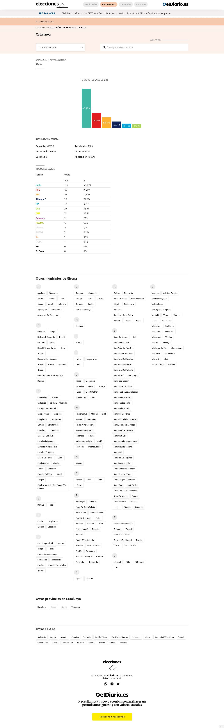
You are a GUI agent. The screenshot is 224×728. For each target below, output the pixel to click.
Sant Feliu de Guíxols (123, 364)
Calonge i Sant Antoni (46, 408)
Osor (79, 485)
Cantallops (41, 430)
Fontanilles (42, 560)
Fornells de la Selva (57, 565)
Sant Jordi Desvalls (122, 408)
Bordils (51, 364)
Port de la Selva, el (84, 556)
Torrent (128, 529)
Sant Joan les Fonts (122, 403)
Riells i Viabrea (137, 298)
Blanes (41, 353)
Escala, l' (41, 521)
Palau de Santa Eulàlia (85, 507)
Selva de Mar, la (121, 496)
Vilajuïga (166, 342)
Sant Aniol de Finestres (123, 348)
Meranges (80, 436)
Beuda (52, 342)
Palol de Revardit (83, 518)
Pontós (79, 551)
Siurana (127, 507)
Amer (40, 304)
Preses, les (80, 562)
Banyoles (41, 331)
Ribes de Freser (120, 298)
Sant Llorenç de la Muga (124, 425)
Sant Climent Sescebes (123, 353)
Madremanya (81, 414)
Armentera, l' (56, 309)
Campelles (57, 414)
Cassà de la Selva (45, 436)
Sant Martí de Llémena (123, 430)
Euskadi (181, 637)
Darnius (40, 505)
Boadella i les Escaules (47, 359)
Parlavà (90, 523)
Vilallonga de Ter (159, 348)
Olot (89, 480)
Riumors (117, 320)
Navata (79, 463)
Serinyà (135, 496)
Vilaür (166, 359)
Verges (166, 315)
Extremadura (42, 643)
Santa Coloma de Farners (124, 469)
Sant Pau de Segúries (123, 458)
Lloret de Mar (92, 392)
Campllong (42, 419)
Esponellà (52, 527)
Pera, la (95, 529)
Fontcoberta (56, 560)
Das (51, 505)
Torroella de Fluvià (122, 534)
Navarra (123, 643)
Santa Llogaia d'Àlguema (124, 480)
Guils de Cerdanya (83, 309)
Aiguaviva (53, 293)
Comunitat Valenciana (164, 637)
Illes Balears (68, 643)
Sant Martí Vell (120, 436)
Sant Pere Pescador (122, 463)
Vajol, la (155, 293)
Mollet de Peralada (84, 441)
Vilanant (155, 359)
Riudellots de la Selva (123, 315)
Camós (41, 425)
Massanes (91, 419)
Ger (90, 298)
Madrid (91, 643)
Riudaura (117, 309)
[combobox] (146, 47)
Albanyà (40, 298)
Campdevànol (43, 414)
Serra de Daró (120, 502)
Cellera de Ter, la (44, 458)
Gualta (91, 304)
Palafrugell (80, 502)
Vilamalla (156, 353)
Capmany (55, 430)
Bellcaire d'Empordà (46, 337)
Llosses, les (81, 397)
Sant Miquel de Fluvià (123, 447)
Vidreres (177, 315)
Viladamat (156, 331)
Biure (63, 348)
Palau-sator (81, 513)
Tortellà (139, 540)
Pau (101, 523)
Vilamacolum (176, 348)
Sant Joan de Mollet (122, 397)
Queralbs (90, 578)
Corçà (59, 474)
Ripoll (116, 304)
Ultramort (139, 562)
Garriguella (93, 293)
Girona (100, 298)
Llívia (93, 397)
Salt (134, 337)
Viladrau (168, 337)
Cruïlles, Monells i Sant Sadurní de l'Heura (51, 487)
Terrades (117, 529)
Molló (99, 441)
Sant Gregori (133, 375)
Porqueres (90, 551)
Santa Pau (118, 485)
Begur (52, 331)
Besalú (62, 337)
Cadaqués (41, 403)
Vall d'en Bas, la (170, 293)
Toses (117, 545)
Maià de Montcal (98, 414)
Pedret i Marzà (82, 529)
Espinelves (54, 521)
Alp (62, 298)
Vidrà (155, 320)
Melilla (102, 643)
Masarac (79, 419)
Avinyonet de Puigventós (48, 315)
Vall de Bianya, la (159, 298)
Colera (40, 469)
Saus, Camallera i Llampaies (125, 491)
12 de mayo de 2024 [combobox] (48, 47)
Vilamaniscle (169, 353)
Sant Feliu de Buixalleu (123, 359)
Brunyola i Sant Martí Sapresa (50, 375)
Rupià (138, 320)
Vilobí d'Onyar (158, 364)
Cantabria (87, 637)
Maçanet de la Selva (85, 430)
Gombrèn (80, 304)
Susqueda (139, 507)
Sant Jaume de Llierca (123, 386)
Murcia (112, 643)
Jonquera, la (91, 359)
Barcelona (41, 607)
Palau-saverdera (97, 513)
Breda (40, 370)
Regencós (128, 293)
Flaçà (40, 549)
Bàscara (40, 381)
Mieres (91, 436)
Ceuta (147, 637)
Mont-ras (80, 447)
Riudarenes (129, 304)
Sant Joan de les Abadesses (126, 392)
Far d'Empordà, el (45, 543)
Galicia (56, 643)
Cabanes (54, 397)
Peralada (79, 534)
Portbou (99, 556)
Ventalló (155, 315)
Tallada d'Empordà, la (123, 523)
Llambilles (80, 386)
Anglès (51, 304)
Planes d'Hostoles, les (85, 540)
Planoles (79, 545)
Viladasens (169, 331)
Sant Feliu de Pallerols (123, 370)
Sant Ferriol (118, 375)
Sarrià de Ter (132, 485)
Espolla (41, 527)
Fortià (40, 571)
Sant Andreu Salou (121, 342)
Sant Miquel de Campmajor (125, 441)
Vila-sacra (166, 320)
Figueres (60, 543)
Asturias (63, 637)
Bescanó (41, 342)
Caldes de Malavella (58, 403)
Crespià (41, 480)
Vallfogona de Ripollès (161, 309)
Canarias (75, 637)
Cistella (56, 463)
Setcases (133, 502)
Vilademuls (156, 337)
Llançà (102, 386)
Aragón (53, 637)
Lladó (78, 381)
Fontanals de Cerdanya (47, 554)
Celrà (60, 458)
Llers (79, 392)
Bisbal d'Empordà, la (46, 348)
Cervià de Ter (43, 463)
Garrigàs (79, 298)
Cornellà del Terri (44, 474)
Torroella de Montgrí (123, 540)
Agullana (41, 293)
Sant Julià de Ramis (122, 414)
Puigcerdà (93, 562)
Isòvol (79, 342)
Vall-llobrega (157, 304)
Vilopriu (171, 364)
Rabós (117, 293)
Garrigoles (80, 293)
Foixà (51, 549)
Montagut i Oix (94, 447)
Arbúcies (62, 304)
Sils (117, 507)
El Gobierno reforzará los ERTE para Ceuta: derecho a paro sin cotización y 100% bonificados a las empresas (116, 13)
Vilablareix (169, 326)
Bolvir (40, 364)
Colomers (52, 469)
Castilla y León (101, 637)
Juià (78, 364)
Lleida (64, 607)
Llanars (91, 386)
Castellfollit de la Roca (47, 447)
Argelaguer (42, 309)
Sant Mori (118, 452)
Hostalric (79, 326)
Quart (78, 578)
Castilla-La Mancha (120, 637)
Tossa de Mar (130, 545)
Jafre (79, 359)
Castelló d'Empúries (46, 452)
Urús (117, 567)
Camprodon (56, 419)
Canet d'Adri (53, 425)
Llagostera (90, 381)
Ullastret (117, 562)
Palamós (93, 502)
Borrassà (62, 364)
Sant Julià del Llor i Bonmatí (125, 419)
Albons (52, 298)
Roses (128, 320)
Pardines (79, 523)
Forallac (40, 565)
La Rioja (80, 643)
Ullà (128, 562)
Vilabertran (156, 326)
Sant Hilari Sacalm (121, 381)
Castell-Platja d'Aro (45, 441)
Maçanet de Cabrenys (85, 425)
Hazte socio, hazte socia (112, 716)
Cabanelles (42, 397)
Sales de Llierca (120, 337)
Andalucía (41, 637)
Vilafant (155, 342)
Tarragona (75, 607)
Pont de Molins (93, 545)
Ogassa (79, 480)
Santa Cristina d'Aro (122, 474)
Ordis (100, 480)
